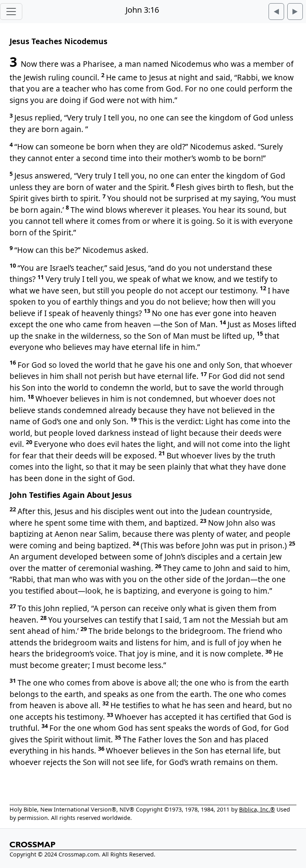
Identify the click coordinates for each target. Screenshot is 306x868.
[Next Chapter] (295, 11)
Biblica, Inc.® (257, 809)
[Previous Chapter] (276, 11)
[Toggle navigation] (11, 11)
